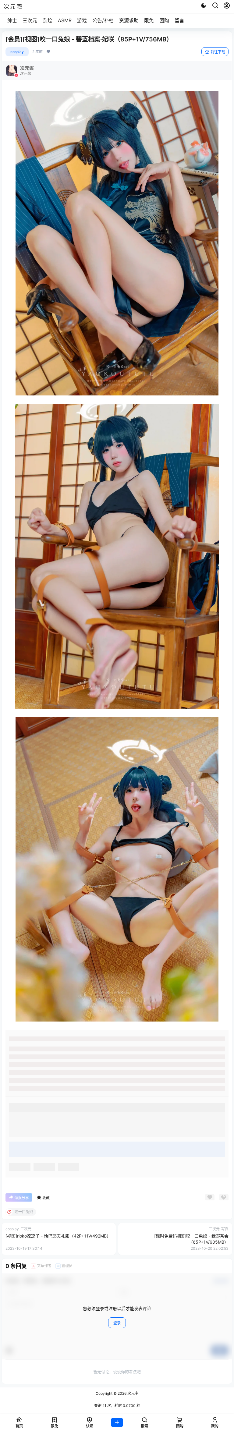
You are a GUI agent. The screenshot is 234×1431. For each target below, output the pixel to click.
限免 (149, 20)
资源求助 (129, 20)
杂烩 (47, 20)
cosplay (17, 51)
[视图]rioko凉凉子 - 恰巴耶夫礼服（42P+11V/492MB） (58, 1235)
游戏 (82, 20)
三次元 (30, 20)
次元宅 (132, 1393)
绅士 (12, 20)
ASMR (65, 20)
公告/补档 (103, 20)
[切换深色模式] (203, 5)
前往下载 (218, 52)
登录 (117, 1323)
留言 (179, 20)
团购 (164, 20)
